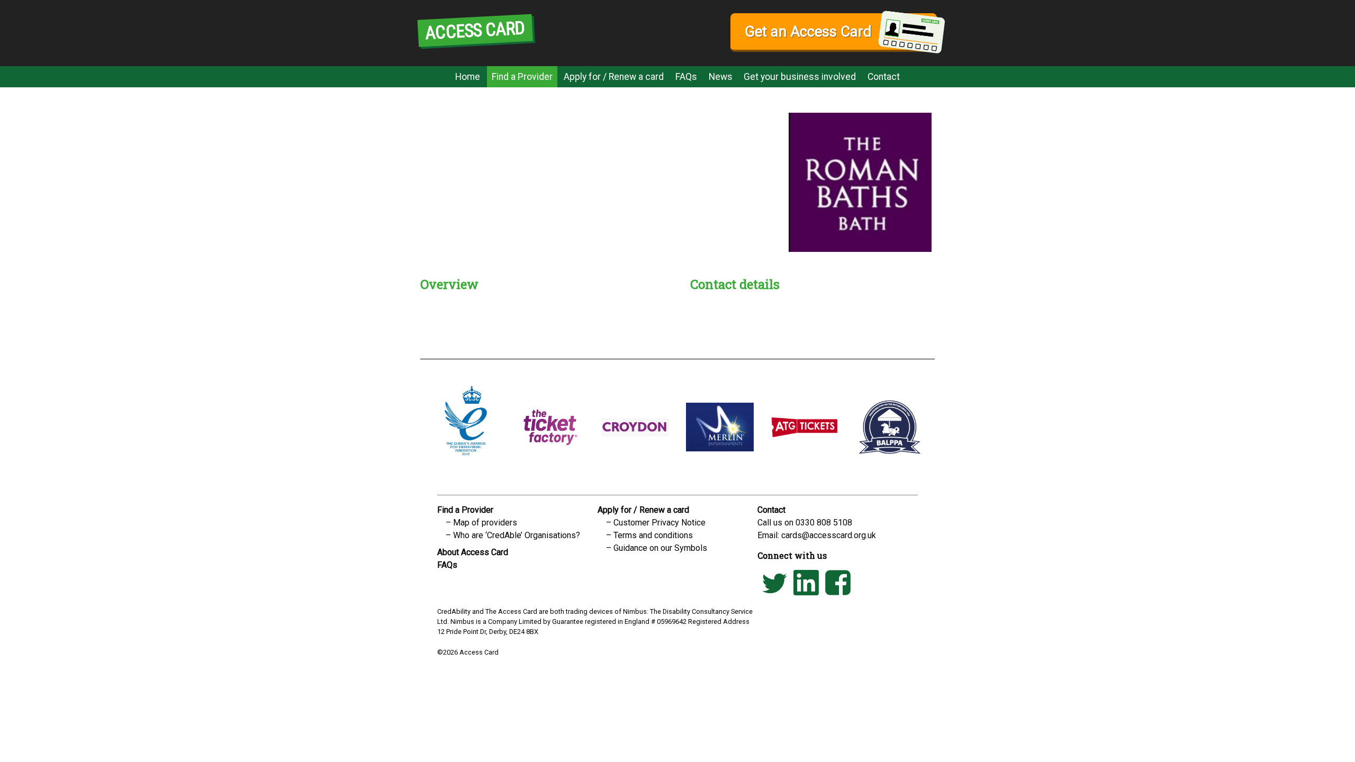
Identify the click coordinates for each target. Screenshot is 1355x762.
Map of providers (485, 523)
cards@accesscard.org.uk (828, 535)
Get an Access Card (808, 31)
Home (467, 76)
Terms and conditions (653, 535)
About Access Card (472, 552)
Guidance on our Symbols (660, 548)
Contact (884, 76)
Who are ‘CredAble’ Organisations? (516, 535)
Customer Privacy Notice (659, 523)
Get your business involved (800, 76)
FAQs (686, 76)
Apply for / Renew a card (614, 76)
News (721, 76)
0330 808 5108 (824, 523)
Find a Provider (522, 76)
